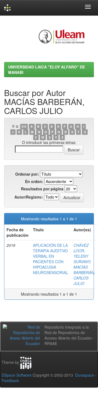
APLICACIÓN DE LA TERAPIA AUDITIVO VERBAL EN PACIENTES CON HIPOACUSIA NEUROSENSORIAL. (51, 258)
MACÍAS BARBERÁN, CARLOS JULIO (84, 275)
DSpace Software (17, 375)
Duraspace (84, 375)
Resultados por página (42, 188)
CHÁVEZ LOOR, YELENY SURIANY (82, 253)
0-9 (24, 126)
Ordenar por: (27, 174)
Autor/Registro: (28, 197)
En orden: (34, 181)
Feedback (10, 380)
